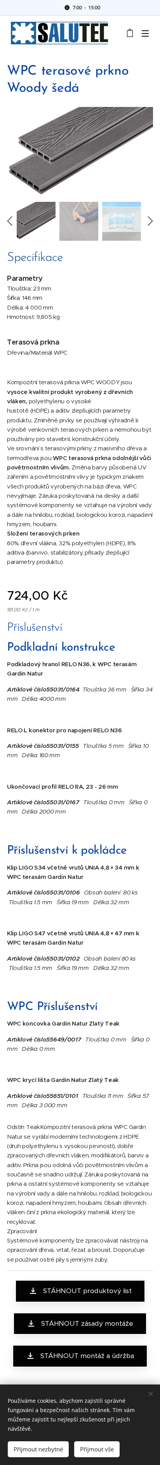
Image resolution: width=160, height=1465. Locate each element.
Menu (145, 33)
